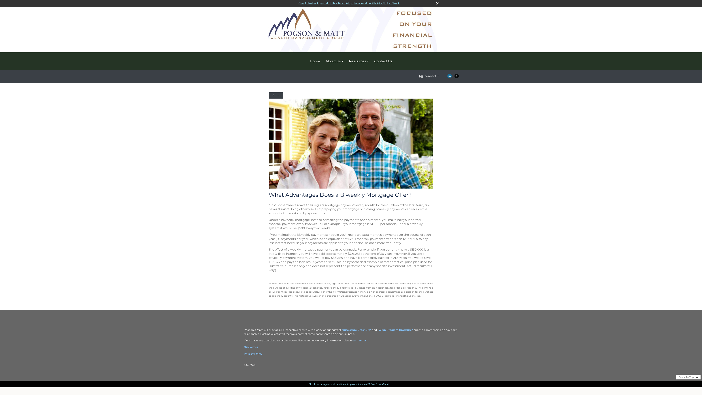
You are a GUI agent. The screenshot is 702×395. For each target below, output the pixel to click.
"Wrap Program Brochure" (395, 330)
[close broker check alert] (437, 3)
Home (315, 61)
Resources (357, 61)
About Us (333, 61)
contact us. (359, 340)
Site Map (250, 365)
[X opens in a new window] (456, 77)
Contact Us (383, 61)
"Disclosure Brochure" (356, 330)
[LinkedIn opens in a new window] (449, 77)
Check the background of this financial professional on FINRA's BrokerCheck (349, 3)
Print (276, 95)
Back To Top (687, 377)
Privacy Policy (253, 353)
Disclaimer (251, 347)
